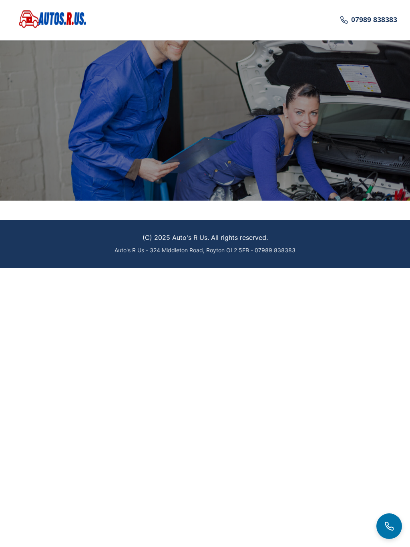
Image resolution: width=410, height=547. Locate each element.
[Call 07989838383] (389, 526)
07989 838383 (374, 20)
